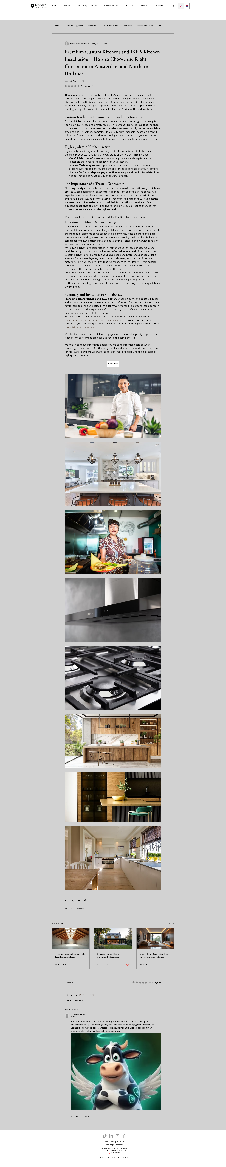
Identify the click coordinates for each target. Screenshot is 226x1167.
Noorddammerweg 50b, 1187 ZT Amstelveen (114, 1148)
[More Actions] (159, 1015)
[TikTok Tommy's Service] (104, 1136)
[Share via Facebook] (66, 900)
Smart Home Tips (110, 25)
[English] (181, 6)
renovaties (127, 25)
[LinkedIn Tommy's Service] (111, 1136)
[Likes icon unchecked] (72, 1116)
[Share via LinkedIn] (78, 900)
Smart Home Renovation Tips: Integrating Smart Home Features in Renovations (154, 955)
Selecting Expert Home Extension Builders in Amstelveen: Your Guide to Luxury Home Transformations (111, 955)
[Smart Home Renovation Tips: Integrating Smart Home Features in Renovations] (155, 938)
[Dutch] (186, 6)
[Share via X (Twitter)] (72, 900)
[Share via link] (85, 900)
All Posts (55, 25)
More (160, 25)
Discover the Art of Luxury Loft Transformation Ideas (70, 955)
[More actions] (159, 43)
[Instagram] (117, 1136)
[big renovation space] (70, 938)
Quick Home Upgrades (73, 25)
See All (171, 923)
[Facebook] (123, 1136)
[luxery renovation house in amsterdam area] (113, 938)
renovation (93, 25)
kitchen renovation (145, 25)
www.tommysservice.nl (114, 1152)
